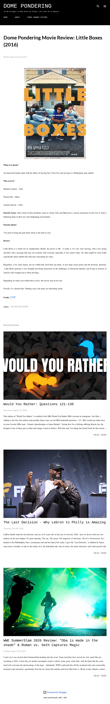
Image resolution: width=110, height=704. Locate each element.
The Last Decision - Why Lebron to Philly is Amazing (54, 522)
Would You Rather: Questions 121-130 (38, 404)
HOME (5, 17)
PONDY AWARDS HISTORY (37, 17)
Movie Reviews (19, 306)
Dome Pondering (27, 6)
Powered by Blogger (57, 692)
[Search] (98, 5)
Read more (100, 435)
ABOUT (17, 17)
